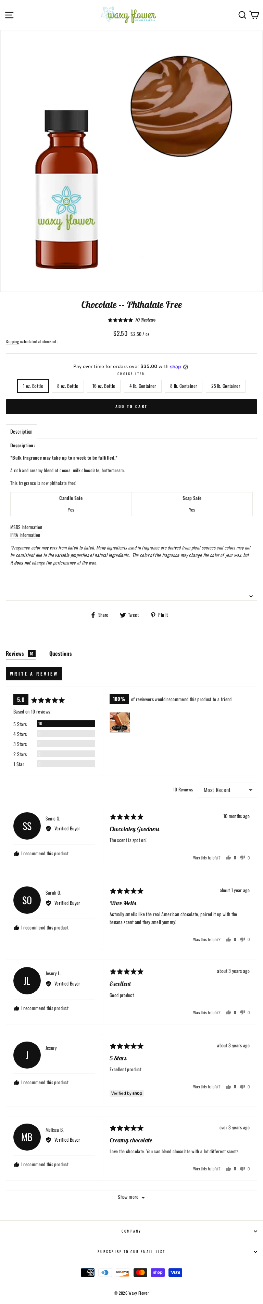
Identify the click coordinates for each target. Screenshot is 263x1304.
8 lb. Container (183, 385)
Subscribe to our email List (131, 1251)
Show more (128, 1196)
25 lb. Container (225, 385)
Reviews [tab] (20, 653)
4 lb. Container (142, 385)
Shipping (12, 341)
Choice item (131, 373)
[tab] (21, 431)
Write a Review (34, 673)
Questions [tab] (60, 653)
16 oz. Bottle (103, 385)
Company (131, 1231)
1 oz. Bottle (33, 385)
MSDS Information (26, 527)
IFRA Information (25, 534)
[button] (132, 320)
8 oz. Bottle (67, 385)
